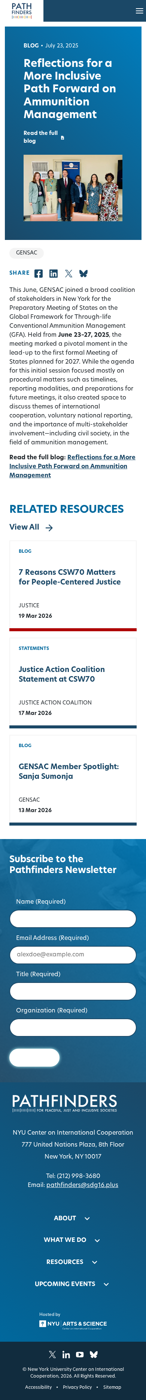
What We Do (65, 1240)
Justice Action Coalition (55, 703)
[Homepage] (21, 11)
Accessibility (38, 1387)
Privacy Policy (77, 1387)
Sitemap (112, 1387)
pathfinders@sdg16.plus (82, 1185)
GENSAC (29, 800)
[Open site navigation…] (139, 10)
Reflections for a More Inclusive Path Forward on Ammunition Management (72, 467)
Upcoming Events (65, 1285)
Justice (29, 606)
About (65, 1219)
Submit (34, 1057)
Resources (64, 1262)
